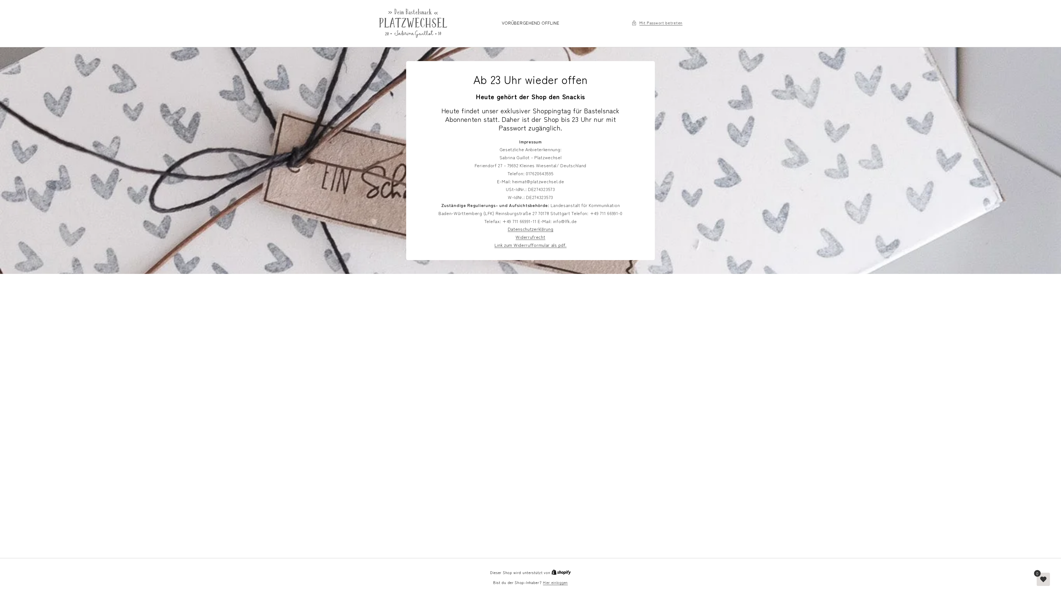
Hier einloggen (555, 582)
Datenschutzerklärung (530, 229)
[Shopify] (561, 572)
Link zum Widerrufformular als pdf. (531, 245)
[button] (657, 22)
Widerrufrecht (530, 237)
